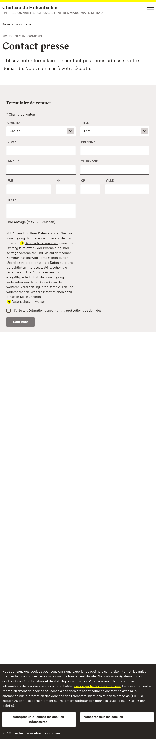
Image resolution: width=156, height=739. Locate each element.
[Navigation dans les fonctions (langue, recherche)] (150, 10)
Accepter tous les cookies (103, 717)
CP (83, 180)
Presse (6, 24)
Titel (85, 122)
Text (11, 200)
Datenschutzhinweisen (41, 243)
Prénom (88, 142)
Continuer (20, 322)
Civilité (14, 122)
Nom (11, 142)
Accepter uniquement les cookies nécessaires (38, 719)
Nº (58, 180)
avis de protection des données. (97, 686)
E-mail (13, 161)
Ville (110, 180)
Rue (10, 180)
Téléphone (89, 161)
